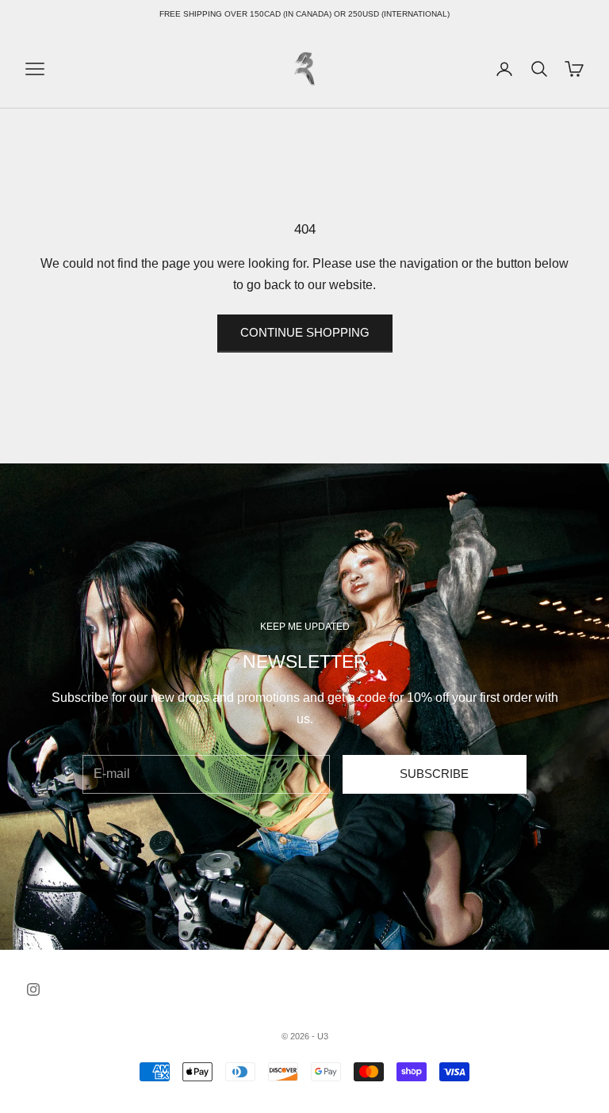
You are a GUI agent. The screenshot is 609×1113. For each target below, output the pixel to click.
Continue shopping (305, 332)
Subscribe (434, 773)
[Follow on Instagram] (33, 989)
